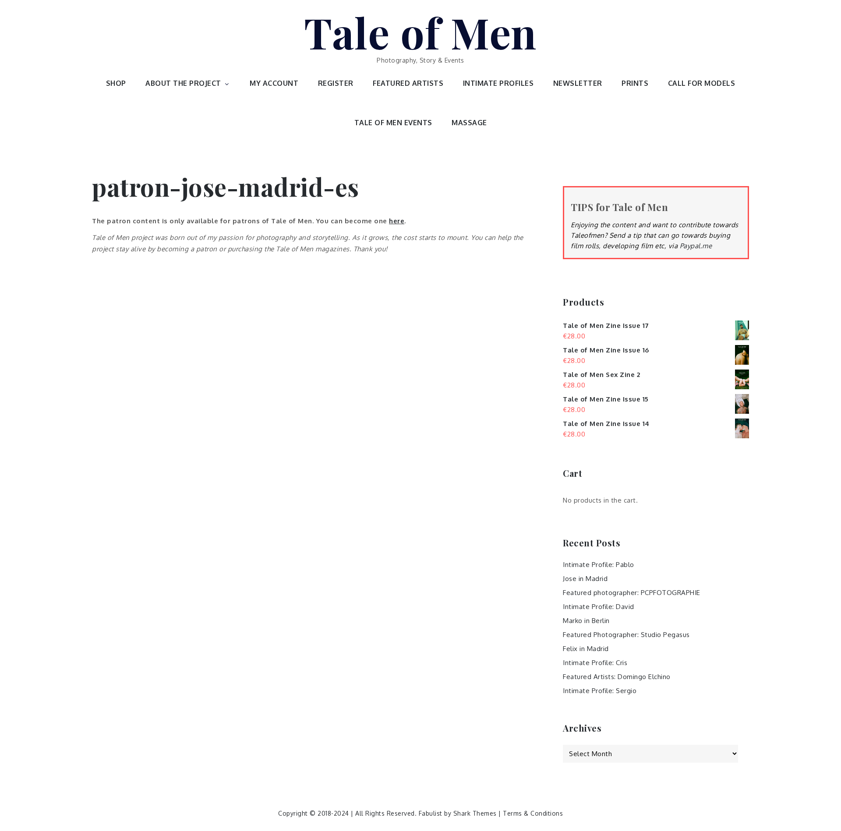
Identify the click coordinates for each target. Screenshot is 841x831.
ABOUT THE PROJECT (183, 83)
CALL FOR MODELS (701, 83)
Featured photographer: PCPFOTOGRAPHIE (631, 592)
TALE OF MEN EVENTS (393, 122)
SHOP (116, 83)
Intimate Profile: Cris (595, 662)
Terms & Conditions (533, 813)
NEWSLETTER (577, 83)
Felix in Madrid (586, 648)
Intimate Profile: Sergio (599, 691)
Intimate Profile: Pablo (598, 564)
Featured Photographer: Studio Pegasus (626, 634)
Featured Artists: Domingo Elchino (617, 677)
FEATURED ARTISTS (408, 83)
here (396, 221)
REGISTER (335, 83)
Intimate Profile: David (598, 606)
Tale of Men (420, 32)
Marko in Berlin (586, 620)
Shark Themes (476, 813)
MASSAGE (469, 122)
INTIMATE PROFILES (498, 83)
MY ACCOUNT (274, 83)
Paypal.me (696, 246)
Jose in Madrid (585, 578)
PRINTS (635, 83)
